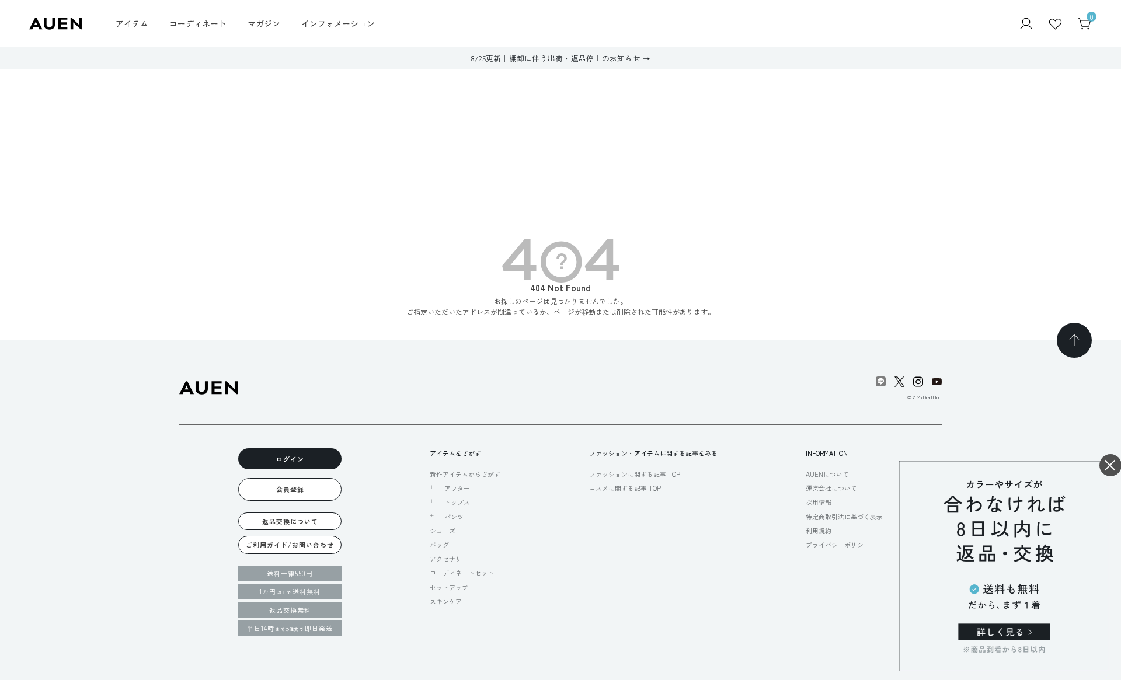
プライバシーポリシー (838, 544)
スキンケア (446, 601)
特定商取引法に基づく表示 (844, 516)
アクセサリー (449, 558)
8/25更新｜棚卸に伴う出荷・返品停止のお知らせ (555, 58)
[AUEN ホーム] (55, 22)
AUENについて (827, 474)
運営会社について (831, 488)
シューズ (442, 530)
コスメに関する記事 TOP (625, 488)
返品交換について (290, 521)
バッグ (439, 544)
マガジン (264, 23)
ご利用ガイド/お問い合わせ (290, 544)
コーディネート (198, 23)
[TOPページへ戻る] (1074, 340)
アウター (457, 488)
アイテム (132, 23)
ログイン (290, 458)
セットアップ (449, 587)
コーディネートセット (462, 572)
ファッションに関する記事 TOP (634, 474)
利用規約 (818, 530)
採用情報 (818, 502)
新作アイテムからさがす (465, 474)
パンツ (454, 516)
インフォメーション (338, 23)
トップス (457, 502)
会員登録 (290, 489)
